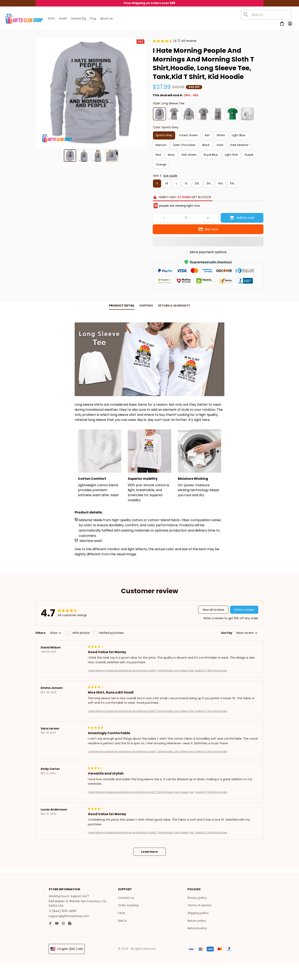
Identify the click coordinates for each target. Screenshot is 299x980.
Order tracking (128, 905)
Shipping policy (198, 913)
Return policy (197, 921)
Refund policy (197, 928)
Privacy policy (197, 898)
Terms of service (200, 905)
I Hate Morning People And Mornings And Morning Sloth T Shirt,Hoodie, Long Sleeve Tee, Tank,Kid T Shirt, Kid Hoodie (157, 670)
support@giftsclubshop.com (69, 916)
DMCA (122, 921)
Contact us (126, 898)
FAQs (121, 913)
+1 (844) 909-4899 (62, 911)
